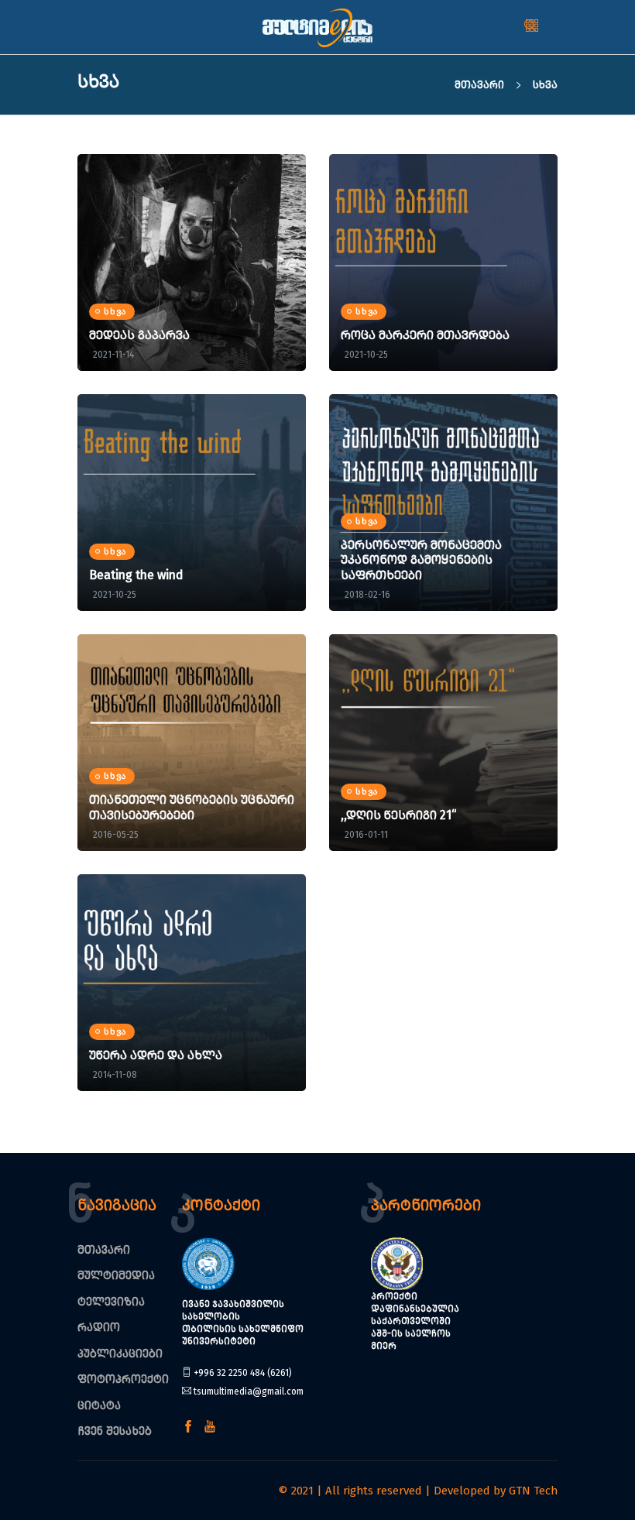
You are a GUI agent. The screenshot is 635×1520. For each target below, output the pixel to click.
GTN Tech (533, 1491)
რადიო (98, 1327)
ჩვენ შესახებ (114, 1431)
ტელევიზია (111, 1302)
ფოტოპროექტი (123, 1379)
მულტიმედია (116, 1275)
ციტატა (99, 1405)
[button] (551, 27)
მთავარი (481, 84)
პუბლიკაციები (120, 1353)
